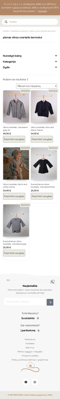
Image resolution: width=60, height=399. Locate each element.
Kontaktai (30, 343)
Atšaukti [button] (42, 11)
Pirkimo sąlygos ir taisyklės (30, 351)
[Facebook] (26, 382)
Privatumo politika (30, 355)
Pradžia (6, 31)
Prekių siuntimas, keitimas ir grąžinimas (30, 359)
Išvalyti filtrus (13, 47)
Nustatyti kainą (12, 55)
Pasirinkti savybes (14, 139)
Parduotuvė (30, 339)
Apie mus (30, 347)
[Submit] (50, 302)
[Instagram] (34, 382)
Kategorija (9, 61)
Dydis (6, 67)
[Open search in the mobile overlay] (30, 21)
